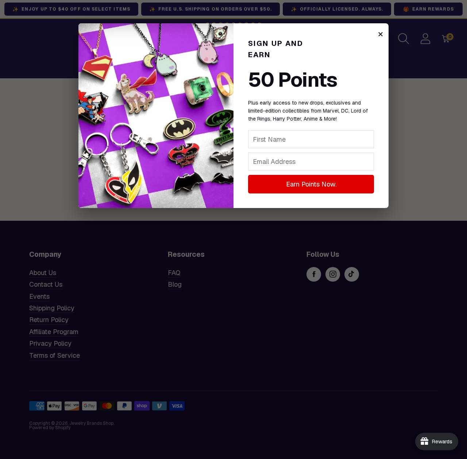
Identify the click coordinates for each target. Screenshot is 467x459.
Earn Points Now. (311, 184)
